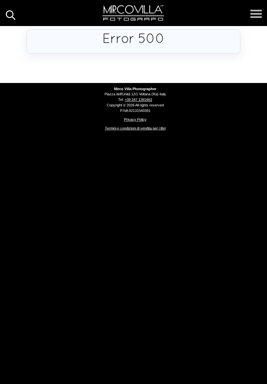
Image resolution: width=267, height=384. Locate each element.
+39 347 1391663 (138, 100)
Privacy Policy (135, 119)
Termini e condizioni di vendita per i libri (135, 128)
